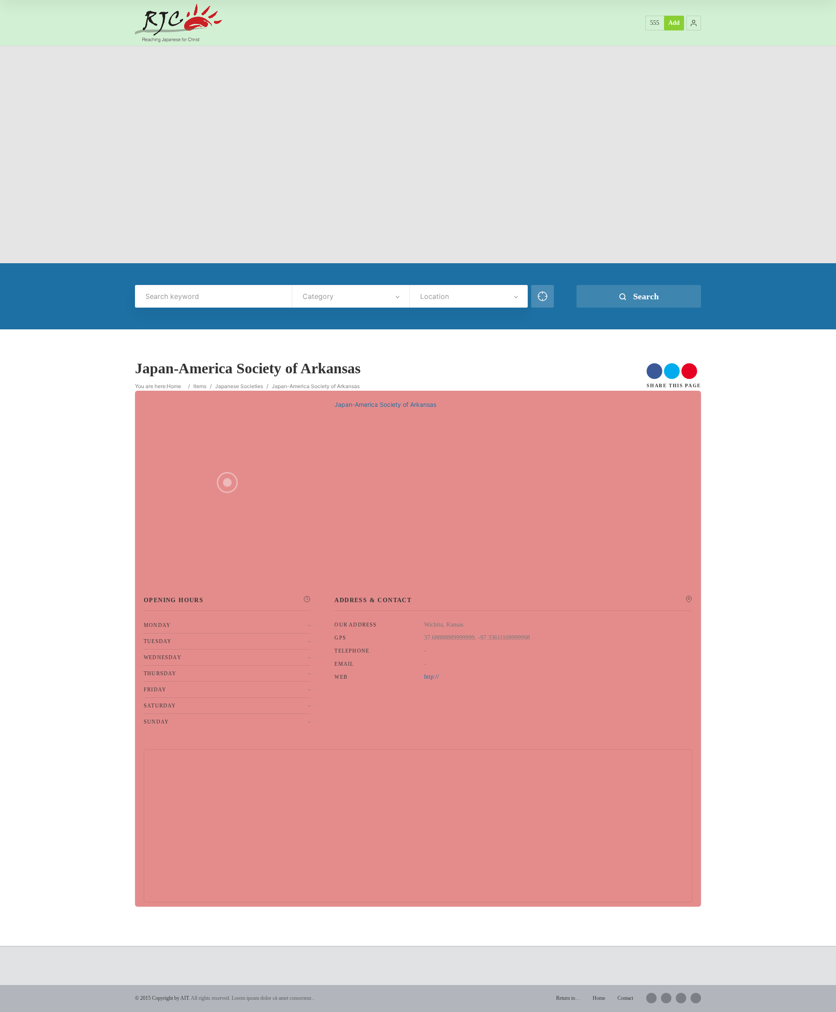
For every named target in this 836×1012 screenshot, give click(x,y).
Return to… (568, 998)
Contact (625, 998)
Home (174, 386)
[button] (693, 23)
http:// (431, 677)
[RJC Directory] (178, 22)
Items (199, 386)
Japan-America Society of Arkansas (385, 404)
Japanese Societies (239, 386)
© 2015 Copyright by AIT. (162, 998)
